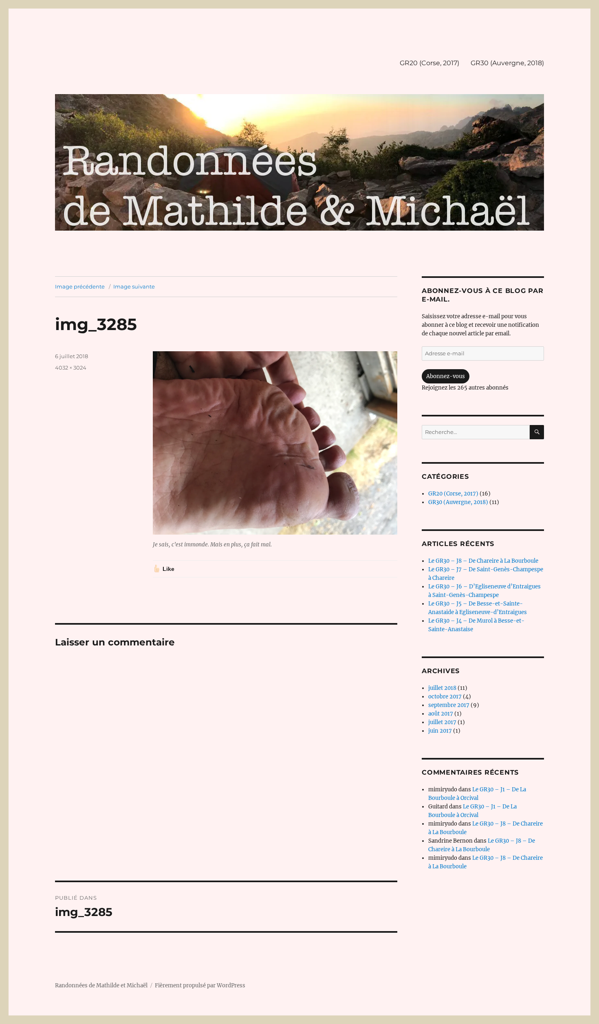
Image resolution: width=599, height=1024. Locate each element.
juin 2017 (440, 730)
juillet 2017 (442, 722)
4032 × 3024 (70, 367)
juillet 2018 (442, 688)
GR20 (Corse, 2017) (429, 63)
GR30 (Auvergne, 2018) (507, 63)
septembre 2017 (448, 705)
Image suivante (134, 286)
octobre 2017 (445, 696)
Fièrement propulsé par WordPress (200, 985)
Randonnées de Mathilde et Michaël (101, 985)
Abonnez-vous (445, 376)
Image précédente (80, 286)
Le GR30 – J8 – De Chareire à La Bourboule (483, 560)
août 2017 (440, 713)
